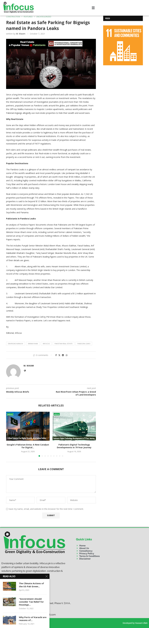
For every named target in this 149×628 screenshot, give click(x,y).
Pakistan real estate (63, 343)
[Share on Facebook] (56, 355)
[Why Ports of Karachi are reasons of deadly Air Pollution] (9, 620)
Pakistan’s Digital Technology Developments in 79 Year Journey (74, 446)
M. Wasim (20, 33)
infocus (46, 343)
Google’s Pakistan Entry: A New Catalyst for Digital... (28, 446)
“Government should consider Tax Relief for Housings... (31, 601)
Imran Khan (33, 343)
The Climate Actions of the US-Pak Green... (31, 585)
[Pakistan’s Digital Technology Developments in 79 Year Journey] (74, 426)
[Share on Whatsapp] (66, 355)
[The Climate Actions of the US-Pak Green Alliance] (9, 586)
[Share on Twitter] (59, 355)
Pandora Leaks (83, 343)
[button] (93, 8)
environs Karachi (15, 343)
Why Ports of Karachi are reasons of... (32, 619)
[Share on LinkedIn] (63, 355)
